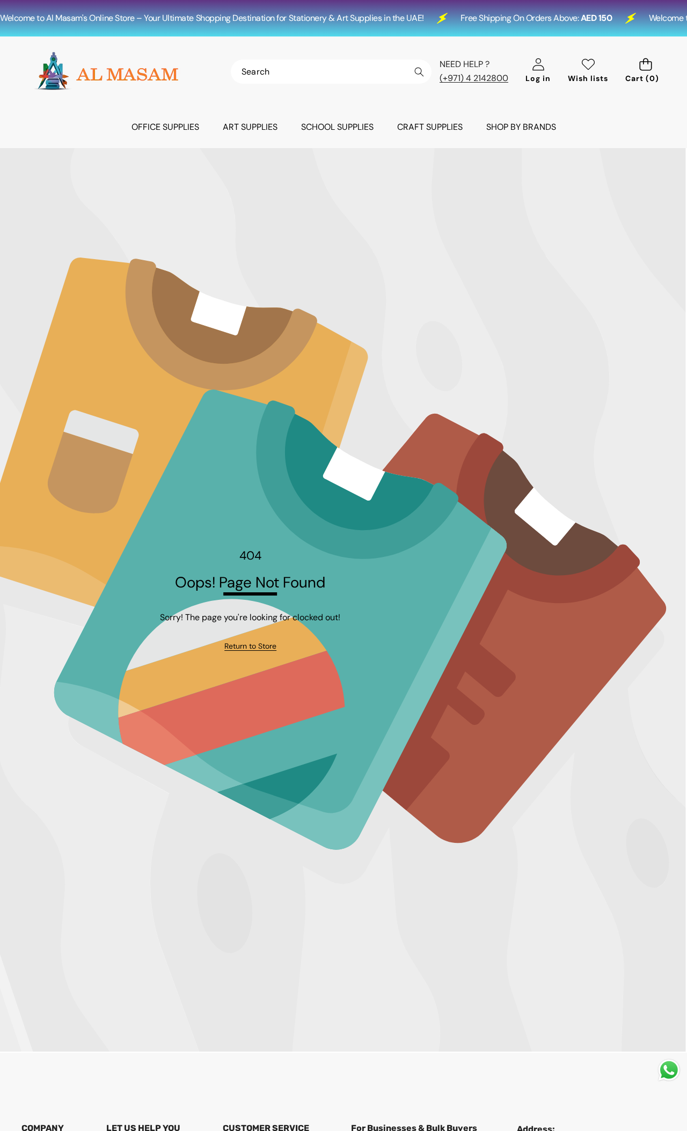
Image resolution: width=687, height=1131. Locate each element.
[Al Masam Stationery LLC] (106, 71)
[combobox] (331, 72)
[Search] (419, 72)
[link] (250, 646)
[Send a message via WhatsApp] (669, 1070)
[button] (645, 72)
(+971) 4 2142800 (474, 78)
